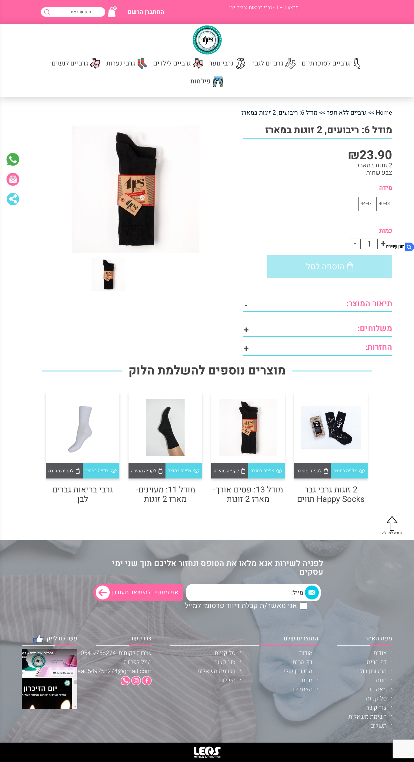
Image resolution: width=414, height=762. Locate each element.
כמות (385, 231)
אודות (380, 653)
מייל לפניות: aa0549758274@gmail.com (115, 667)
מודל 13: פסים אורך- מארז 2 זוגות (248, 494)
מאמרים (377, 689)
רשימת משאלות (368, 716)
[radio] (384, 204)
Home (384, 112)
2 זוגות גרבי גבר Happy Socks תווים (331, 494)
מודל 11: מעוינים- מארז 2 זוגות (165, 494)
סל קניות (376, 698)
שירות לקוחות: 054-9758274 (116, 653)
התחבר (155, 12)
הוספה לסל (325, 266)
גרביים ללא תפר (347, 112)
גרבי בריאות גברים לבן (82, 494)
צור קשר (376, 707)
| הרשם (137, 12)
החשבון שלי (372, 671)
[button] (349, 470)
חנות (381, 680)
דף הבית (377, 662)
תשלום (378, 725)
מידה (385, 187)
